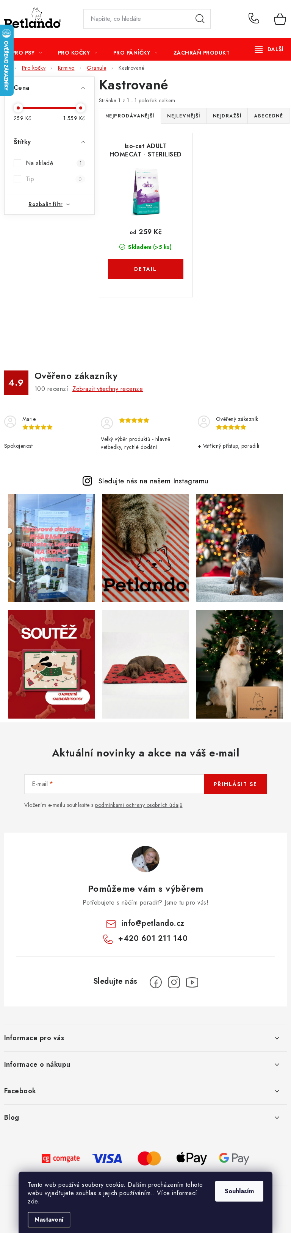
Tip (54, 179)
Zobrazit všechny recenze (107, 388)
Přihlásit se (235, 784)
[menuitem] (27, 52)
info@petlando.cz (153, 923)
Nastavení (49, 1219)
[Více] (269, 49)
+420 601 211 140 (256, 19)
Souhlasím (239, 1191)
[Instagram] (174, 982)
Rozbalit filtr (45, 204)
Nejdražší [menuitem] (227, 116)
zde (33, 1201)
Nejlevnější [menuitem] (183, 116)
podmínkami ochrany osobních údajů (139, 805)
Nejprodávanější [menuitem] (130, 116)
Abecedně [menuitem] (268, 116)
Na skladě (54, 163)
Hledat (200, 19)
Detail (146, 269)
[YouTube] (192, 982)
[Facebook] (156, 982)
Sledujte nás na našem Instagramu (153, 480)
